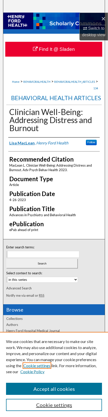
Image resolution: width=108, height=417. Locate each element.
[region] (54, 374)
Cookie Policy (32, 371)
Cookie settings (36, 365)
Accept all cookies (54, 389)
